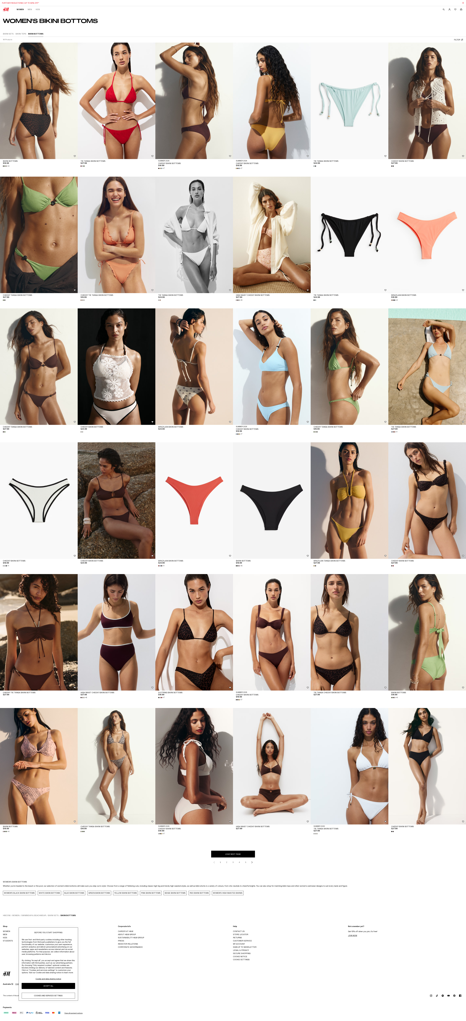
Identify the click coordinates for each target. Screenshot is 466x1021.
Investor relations (128, 944)
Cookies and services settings (48, 996)
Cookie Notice (240, 956)
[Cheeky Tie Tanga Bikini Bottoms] (116, 235)
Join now (352, 936)
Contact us (239, 931)
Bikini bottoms (68, 915)
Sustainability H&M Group (131, 938)
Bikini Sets (53, 915)
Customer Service (242, 941)
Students (8, 941)
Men (30, 9)
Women (20, 9)
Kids (38, 9)
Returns (237, 938)
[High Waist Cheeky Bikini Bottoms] (272, 235)
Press (121, 941)
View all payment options (73, 1013)
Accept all (48, 986)
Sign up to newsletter (244, 947)
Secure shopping (241, 953)
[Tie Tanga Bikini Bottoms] (116, 101)
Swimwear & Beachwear (33, 915)
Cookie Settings (241, 960)
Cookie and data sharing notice (48, 979)
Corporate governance (130, 947)
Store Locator (240, 934)
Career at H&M (125, 931)
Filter (457, 40)
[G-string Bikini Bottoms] (194, 632)
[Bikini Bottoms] (39, 101)
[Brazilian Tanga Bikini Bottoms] (349, 500)
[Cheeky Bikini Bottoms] (194, 101)
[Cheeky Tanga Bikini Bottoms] (39, 235)
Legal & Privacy (241, 950)
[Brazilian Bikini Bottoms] (427, 235)
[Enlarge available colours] (83, 166)
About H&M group (127, 934)
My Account (239, 944)
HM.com (6, 915)
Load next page (233, 854)
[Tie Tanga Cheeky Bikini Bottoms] (349, 632)
